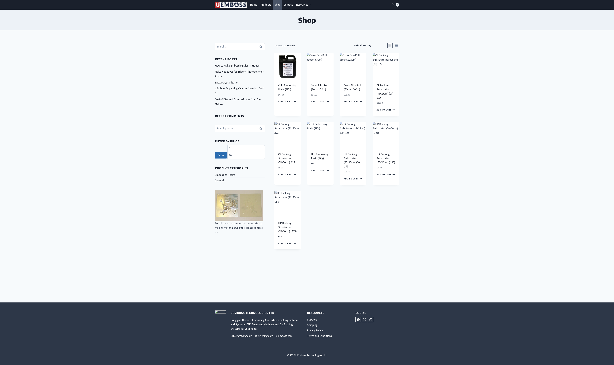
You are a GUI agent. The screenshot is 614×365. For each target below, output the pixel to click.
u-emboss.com (284, 336)
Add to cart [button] (285, 101)
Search (262, 128)
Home (253, 4)
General (219, 180)
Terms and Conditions (319, 336)
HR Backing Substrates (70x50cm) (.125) (386, 158)
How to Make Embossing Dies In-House (237, 65)
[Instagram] (370, 319)
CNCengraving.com (242, 336)
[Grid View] (390, 45)
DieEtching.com (264, 336)
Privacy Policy (315, 330)
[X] (364, 319)
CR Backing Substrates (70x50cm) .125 (286, 158)
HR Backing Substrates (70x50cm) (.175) (287, 227)
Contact (288, 4)
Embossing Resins (225, 175)
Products (265, 4)
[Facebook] (358, 319)
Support (312, 319)
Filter (221, 155)
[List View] (396, 45)
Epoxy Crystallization (227, 82)
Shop (277, 4)
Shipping (312, 325)
